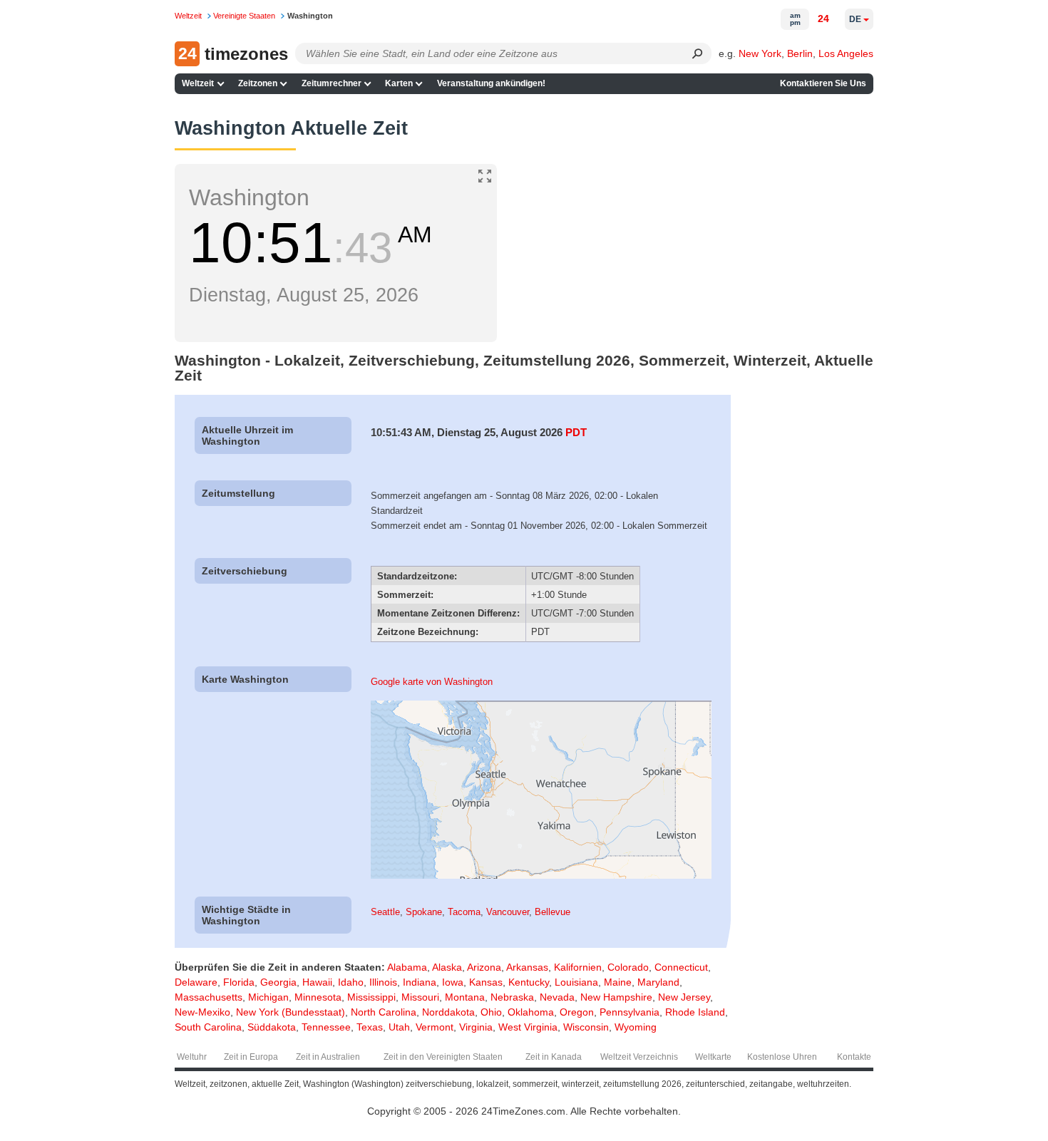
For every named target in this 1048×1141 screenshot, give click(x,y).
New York (760, 53)
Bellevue (552, 912)
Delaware (196, 982)
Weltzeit (198, 83)
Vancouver (507, 912)
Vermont (434, 1027)
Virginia (476, 1027)
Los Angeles (845, 53)
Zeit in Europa (251, 1057)
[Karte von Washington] (541, 875)
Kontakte (854, 1057)
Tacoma (464, 912)
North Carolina (383, 1012)
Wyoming (636, 1027)
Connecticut (681, 967)
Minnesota (317, 997)
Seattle (385, 912)
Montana (465, 997)
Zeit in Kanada (553, 1057)
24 (823, 18)
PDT (576, 432)
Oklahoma (531, 1012)
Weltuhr (192, 1057)
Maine (618, 982)
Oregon (577, 1012)
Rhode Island (695, 1012)
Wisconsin (586, 1027)
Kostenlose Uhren (782, 1057)
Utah (399, 1027)
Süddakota (271, 1027)
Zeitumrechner (331, 83)
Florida (239, 982)
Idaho (351, 982)
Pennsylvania (629, 1012)
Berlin (800, 53)
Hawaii (317, 982)
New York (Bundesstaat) (290, 1012)
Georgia (278, 982)
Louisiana (576, 982)
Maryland (658, 982)
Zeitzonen (257, 83)
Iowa (452, 982)
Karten (399, 83)
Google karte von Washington (432, 681)
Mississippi (371, 997)
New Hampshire (616, 997)
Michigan (268, 997)
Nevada (557, 997)
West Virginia (528, 1027)
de (855, 19)
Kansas (486, 982)
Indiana (419, 982)
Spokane (424, 912)
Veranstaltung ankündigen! (491, 83)
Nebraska (512, 997)
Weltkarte (713, 1057)
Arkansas (527, 967)
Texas (369, 1027)
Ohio (491, 1012)
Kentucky (528, 982)
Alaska (447, 967)
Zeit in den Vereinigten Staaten (443, 1057)
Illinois (383, 982)
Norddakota (448, 1012)
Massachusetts (208, 997)
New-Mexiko (202, 1012)
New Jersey (684, 997)
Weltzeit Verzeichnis (639, 1057)
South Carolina (208, 1027)
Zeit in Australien (328, 1057)
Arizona (484, 967)
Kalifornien (578, 967)
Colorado (628, 967)
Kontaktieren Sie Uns (823, 83)
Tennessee (326, 1027)
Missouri (420, 997)
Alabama (407, 967)
